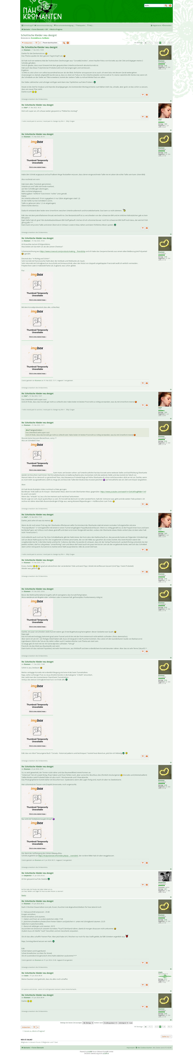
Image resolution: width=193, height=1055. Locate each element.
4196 (165, 66)
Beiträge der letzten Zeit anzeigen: (71, 1023)
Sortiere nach (98, 1023)
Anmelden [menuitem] (167, 25)
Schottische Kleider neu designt (39, 35)
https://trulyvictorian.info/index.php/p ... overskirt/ (58, 855)
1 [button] (151, 43)
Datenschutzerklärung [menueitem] (44, 25)
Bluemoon (161, 61)
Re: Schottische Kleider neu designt (39, 47)
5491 (165, 889)
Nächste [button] (171, 43)
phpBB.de (106, 1053)
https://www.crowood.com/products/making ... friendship (62, 251)
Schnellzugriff (28, 25)
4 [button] (155, 43)
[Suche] (166, 5)
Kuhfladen (45, 38)
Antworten (28, 43)
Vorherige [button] (149, 43)
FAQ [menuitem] (90, 25)
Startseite (26, 29)
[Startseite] (43, 1)
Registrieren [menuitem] (157, 25)
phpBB (89, 1052)
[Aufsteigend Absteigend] (123, 1023)
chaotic (160, 972)
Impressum (131, 1048)
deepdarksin (162, 882)
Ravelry (24, 895)
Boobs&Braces (36, 38)
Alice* (160, 119)
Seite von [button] (145, 43)
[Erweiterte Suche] (170, 5)
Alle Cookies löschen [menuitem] (144, 1048)
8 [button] (164, 43)
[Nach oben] (170, 101)
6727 (165, 979)
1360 (165, 124)
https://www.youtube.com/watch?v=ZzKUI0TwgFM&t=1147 (123, 491)
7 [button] (162, 43)
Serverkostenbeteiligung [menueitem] (64, 25)
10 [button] (168, 43)
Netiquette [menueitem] (81, 25)
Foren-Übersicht (38, 29)
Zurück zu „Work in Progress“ (34, 1031)
